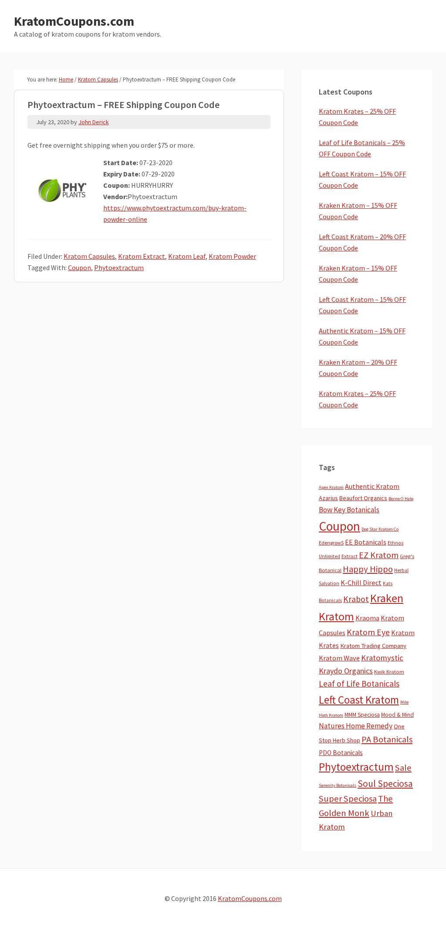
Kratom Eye (368, 632)
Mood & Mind (397, 714)
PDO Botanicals (341, 752)
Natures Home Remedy (355, 726)
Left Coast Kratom (359, 700)
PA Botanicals (387, 739)
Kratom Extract (141, 256)
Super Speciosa (348, 798)
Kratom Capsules (89, 256)
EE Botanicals (365, 542)
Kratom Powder (232, 256)
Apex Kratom (331, 487)
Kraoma (367, 617)
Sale (403, 767)
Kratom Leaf (187, 256)
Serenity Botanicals (337, 785)
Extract (349, 556)
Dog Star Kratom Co (380, 529)
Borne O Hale (401, 498)
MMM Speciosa (362, 714)
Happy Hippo (368, 569)
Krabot (356, 599)
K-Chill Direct (361, 582)
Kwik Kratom (389, 671)
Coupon (79, 267)
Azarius (328, 498)
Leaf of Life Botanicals (359, 683)
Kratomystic (382, 658)
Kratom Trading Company (373, 646)
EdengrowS (331, 542)
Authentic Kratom (372, 486)
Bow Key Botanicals (349, 510)
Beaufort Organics (363, 498)
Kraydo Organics (346, 671)
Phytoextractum (119, 267)
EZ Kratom (379, 554)
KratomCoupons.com (74, 21)
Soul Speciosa (385, 783)
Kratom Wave (339, 658)
